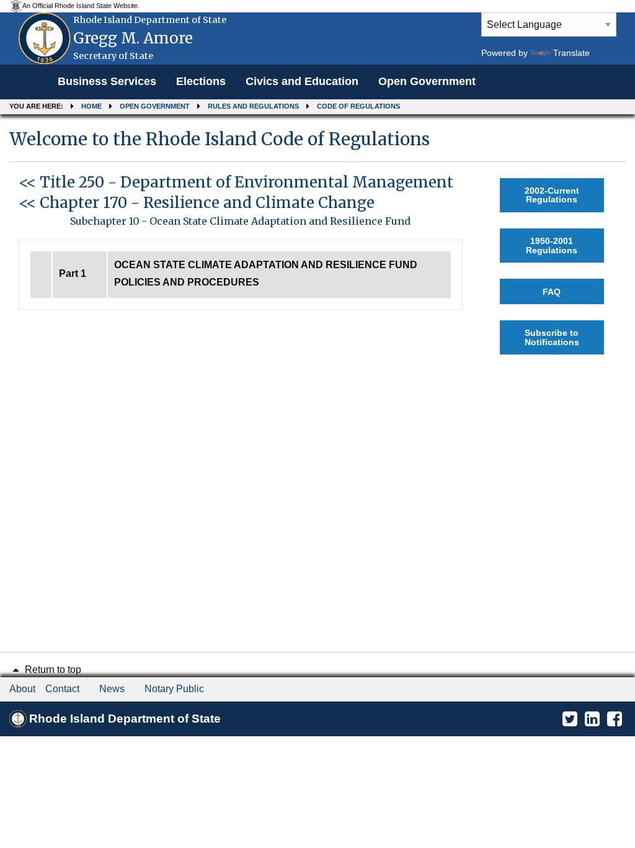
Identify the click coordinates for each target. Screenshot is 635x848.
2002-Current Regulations (552, 195)
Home (91, 106)
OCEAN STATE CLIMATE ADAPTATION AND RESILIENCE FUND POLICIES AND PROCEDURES (265, 273)
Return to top (51, 669)
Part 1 (72, 273)
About (22, 688)
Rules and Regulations (253, 106)
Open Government (427, 81)
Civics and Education (302, 81)
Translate (571, 53)
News (112, 688)
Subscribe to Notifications (552, 337)
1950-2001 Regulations (551, 245)
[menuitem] (107, 82)
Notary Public (174, 688)
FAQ (552, 292)
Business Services (107, 81)
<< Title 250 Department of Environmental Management (236, 182)
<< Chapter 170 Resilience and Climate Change (197, 202)
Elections (201, 81)
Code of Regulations (358, 106)
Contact (62, 688)
